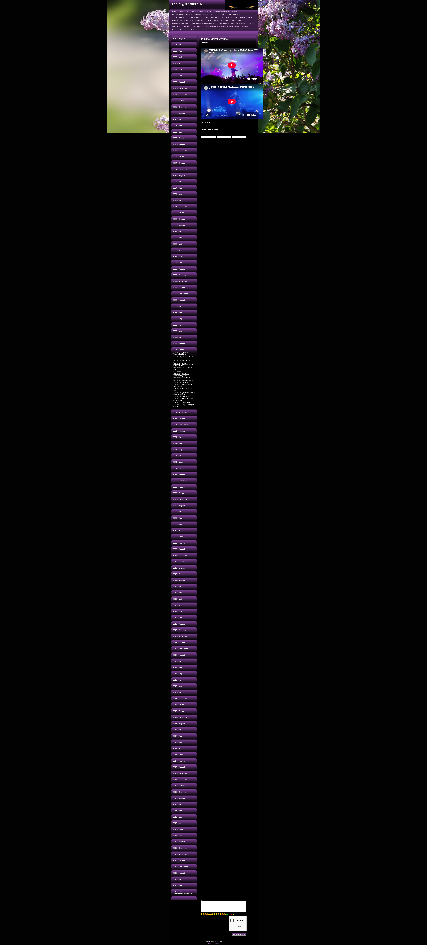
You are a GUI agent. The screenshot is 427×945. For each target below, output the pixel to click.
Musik (250, 17)
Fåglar (181, 11)
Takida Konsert (235, 20)
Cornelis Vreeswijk (242, 27)
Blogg (174, 11)
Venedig (242, 17)
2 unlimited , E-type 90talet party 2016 (233, 23)
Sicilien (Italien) (194, 17)
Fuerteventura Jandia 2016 (182, 14)
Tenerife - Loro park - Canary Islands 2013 (212, 20)
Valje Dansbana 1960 (199, 27)
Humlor (175, 30)
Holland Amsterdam (210, 17)
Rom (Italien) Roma (187, 20)
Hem (187, 11)
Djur (250, 23)
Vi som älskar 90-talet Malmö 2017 (203, 23)
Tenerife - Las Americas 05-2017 (226, 11)
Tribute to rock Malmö (188, 30)
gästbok (175, 27)
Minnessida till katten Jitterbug (221, 27)
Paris (222, 17)
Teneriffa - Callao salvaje (229, 14)
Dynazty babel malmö (180, 23)
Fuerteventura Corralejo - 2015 (206, 14)
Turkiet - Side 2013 (179, 17)
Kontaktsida (185, 27)
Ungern (175, 20)
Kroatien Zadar (231, 17)
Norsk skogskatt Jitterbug (201, 11)
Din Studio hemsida (213, 943)
